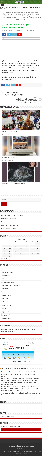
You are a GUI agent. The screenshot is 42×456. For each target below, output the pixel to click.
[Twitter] (22, 448)
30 (4, 256)
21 (32, 251)
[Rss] (18, 448)
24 (10, 254)
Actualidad (9, 7)
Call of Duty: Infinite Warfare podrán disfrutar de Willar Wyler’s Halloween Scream (15, 93)
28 (32, 254)
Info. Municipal (8, 302)
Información (7, 305)
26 (21, 254)
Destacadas (7, 295)
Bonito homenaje (6, 222)
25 (15, 254)
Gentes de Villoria (8, 158)
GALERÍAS (6, 298)
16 (4, 251)
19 (21, 251)
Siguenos (21, 429)
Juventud (6, 312)
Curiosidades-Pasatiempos (11, 285)
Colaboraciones (8, 279)
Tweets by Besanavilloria (9, 416)
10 (10, 248)
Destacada (6, 292)
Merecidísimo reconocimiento (13, 183)
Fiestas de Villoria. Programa (13, 132)
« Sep (3, 258)
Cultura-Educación (9, 282)
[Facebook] (19, 448)
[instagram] (24, 448)
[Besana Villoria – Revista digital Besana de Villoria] (21, 2)
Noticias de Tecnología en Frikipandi (15, 368)
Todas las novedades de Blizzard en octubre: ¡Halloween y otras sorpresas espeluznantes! (26, 100)
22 (38, 251)
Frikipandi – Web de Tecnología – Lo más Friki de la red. (18, 329)
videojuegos (7, 318)
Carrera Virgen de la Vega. (9, 228)
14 (32, 248)
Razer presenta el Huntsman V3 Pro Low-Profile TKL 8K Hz (19, 372)
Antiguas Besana (8, 272)
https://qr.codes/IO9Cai (8, 331)
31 (10, 256)
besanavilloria (8, 30)
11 (15, 248)
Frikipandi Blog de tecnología (25, 446)
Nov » (7, 258)
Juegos (5, 308)
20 (26, 251)
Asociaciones (7, 275)
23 (4, 254)
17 (10, 251)
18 (15, 251)
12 (21, 248)
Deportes (6, 288)
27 (26, 254)
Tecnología (6, 315)
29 (38, 254)
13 (26, 248)
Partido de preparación (8, 218)
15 (38, 248)
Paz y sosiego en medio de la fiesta (12, 215)
